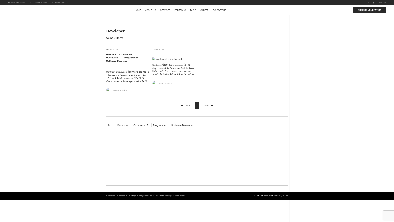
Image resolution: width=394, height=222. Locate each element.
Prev (187, 105)
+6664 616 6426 (40, 2)
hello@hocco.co (18, 2)
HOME (138, 10)
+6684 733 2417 (61, 2)
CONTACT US (219, 10)
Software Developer (117, 61)
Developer (111, 54)
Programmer (131, 57)
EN (380, 2)
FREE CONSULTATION (370, 10)
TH (385, 2)
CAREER (204, 10)
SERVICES (165, 10)
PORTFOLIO (180, 10)
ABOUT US (150, 10)
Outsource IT (113, 57)
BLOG (193, 10)
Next (206, 105)
